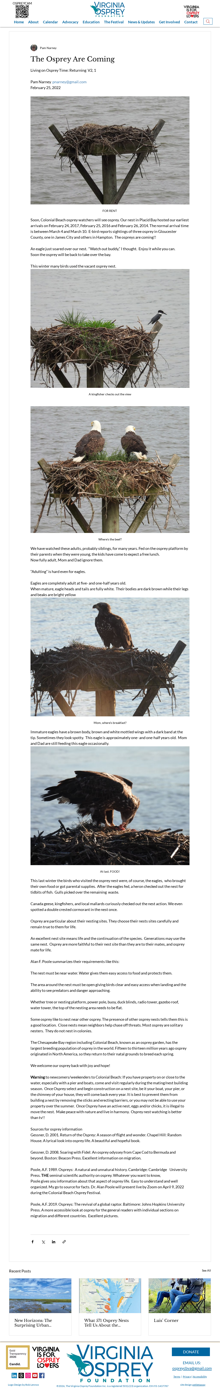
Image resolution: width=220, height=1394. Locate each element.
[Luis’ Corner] (180, 1295)
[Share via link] (64, 1242)
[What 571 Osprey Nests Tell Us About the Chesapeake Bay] (110, 1295)
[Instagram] (28, 1375)
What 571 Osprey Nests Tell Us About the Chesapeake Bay (106, 1323)
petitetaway (198, 1384)
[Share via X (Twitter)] (43, 1242)
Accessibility (200, 1376)
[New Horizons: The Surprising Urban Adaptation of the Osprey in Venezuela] (40, 1295)
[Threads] (21, 1375)
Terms (176, 1376)
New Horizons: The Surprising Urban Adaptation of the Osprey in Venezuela (39, 1323)
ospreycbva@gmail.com (192, 1368)
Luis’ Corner (166, 1320)
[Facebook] (41, 1375)
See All (206, 1270)
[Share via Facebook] (33, 1242)
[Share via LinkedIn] (54, 1242)
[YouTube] (35, 1375)
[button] (33, 22)
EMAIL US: (192, 1362)
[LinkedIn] (14, 1375)
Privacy (187, 1376)
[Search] (207, 21)
